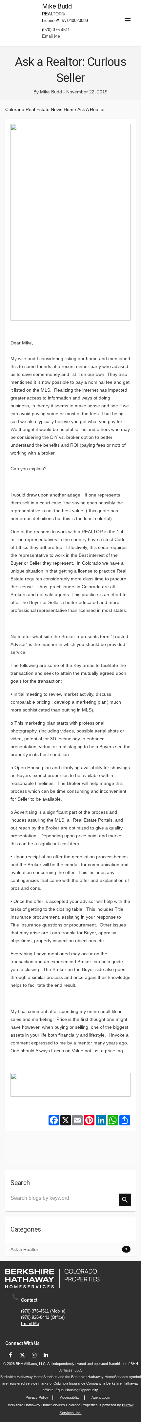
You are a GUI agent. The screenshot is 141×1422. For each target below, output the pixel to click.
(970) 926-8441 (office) (43, 1317)
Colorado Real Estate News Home (40, 109)
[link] (52, 1278)
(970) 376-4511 (56, 29)
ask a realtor (91, 109)
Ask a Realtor (24, 1249)
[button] (130, 15)
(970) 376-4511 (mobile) (43, 1311)
